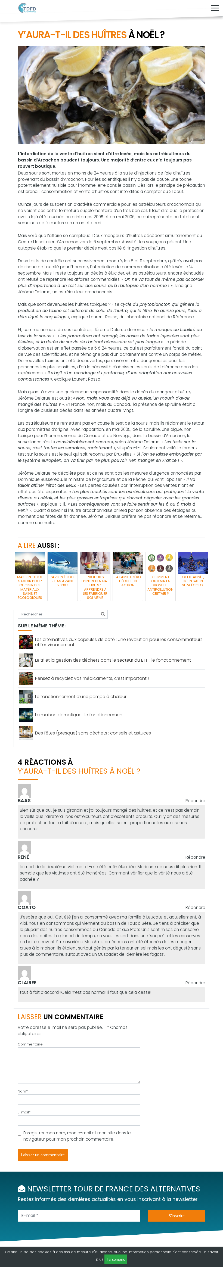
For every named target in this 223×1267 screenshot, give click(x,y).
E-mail (24, 1112)
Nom (23, 1091)
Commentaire (30, 1044)
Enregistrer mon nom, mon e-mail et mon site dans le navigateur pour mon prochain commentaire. (77, 1136)
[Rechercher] (103, 614)
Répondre (195, 801)
